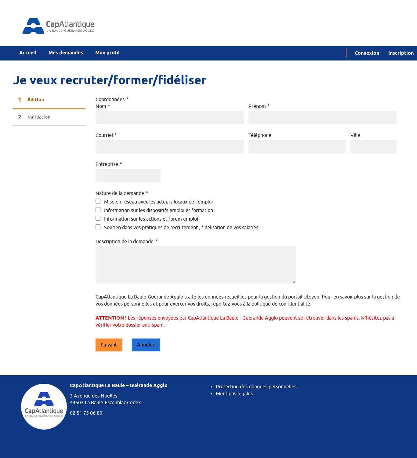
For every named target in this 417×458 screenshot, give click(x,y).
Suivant (109, 345)
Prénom (259, 106)
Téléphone (259, 135)
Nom (103, 106)
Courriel (106, 135)
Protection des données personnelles (256, 387)
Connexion (367, 53)
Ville (355, 135)
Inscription (401, 53)
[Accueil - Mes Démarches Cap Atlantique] (77, 26)
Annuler (145, 345)
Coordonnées (112, 100)
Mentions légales (234, 394)
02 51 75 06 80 (86, 413)
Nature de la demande (122, 193)
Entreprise (109, 164)
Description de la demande (127, 242)
